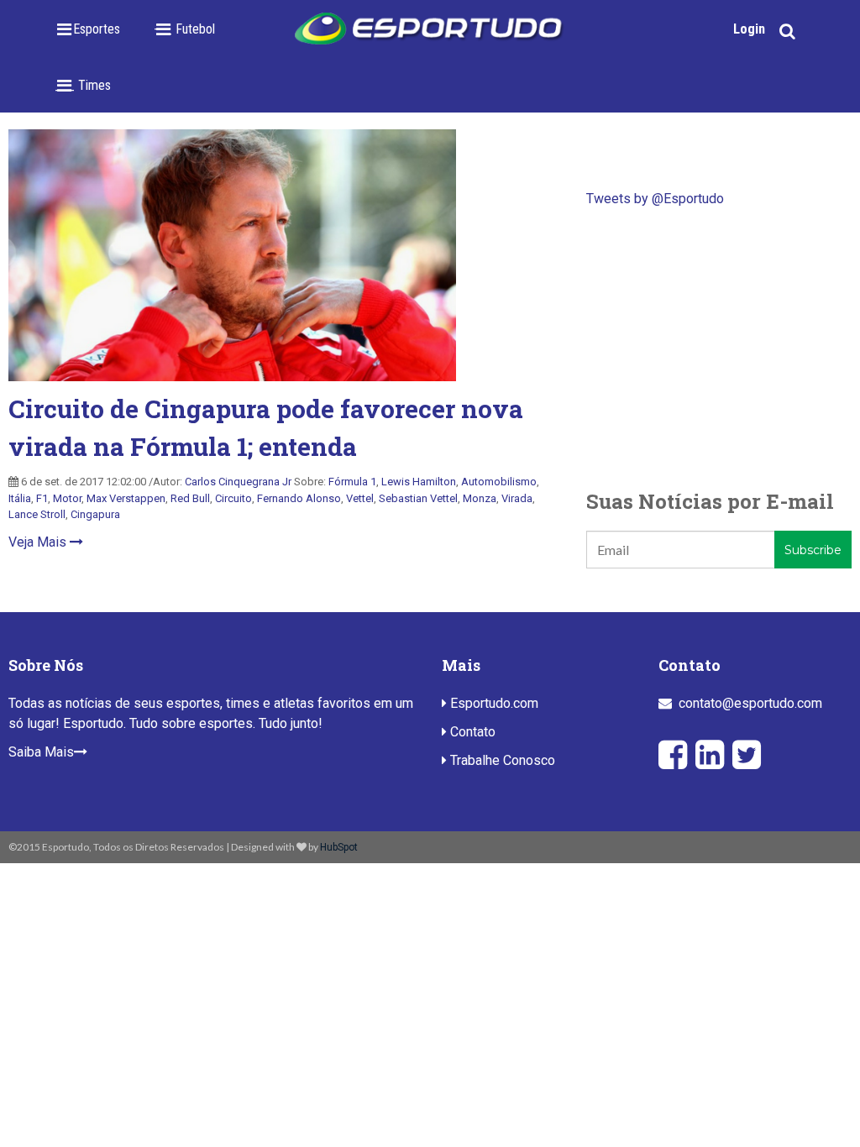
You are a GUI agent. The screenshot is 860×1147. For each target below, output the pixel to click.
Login (749, 29)
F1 (42, 498)
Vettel (360, 498)
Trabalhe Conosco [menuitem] (501, 760)
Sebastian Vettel (418, 498)
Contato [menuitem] (471, 732)
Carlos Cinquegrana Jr (238, 481)
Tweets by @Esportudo (655, 199)
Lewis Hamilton (418, 481)
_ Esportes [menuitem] (91, 29)
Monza (479, 498)
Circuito (233, 498)
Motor (67, 498)
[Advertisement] (719, 348)
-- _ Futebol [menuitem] (184, 29)
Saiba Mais (41, 752)
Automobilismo (499, 481)
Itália (19, 498)
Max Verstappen (126, 498)
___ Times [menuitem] (83, 85)
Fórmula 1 (352, 481)
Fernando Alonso (299, 498)
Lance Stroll (37, 514)
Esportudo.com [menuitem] (492, 703)
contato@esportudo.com (750, 703)
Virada (516, 498)
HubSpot (339, 847)
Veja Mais (39, 542)
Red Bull (190, 498)
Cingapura (95, 514)
